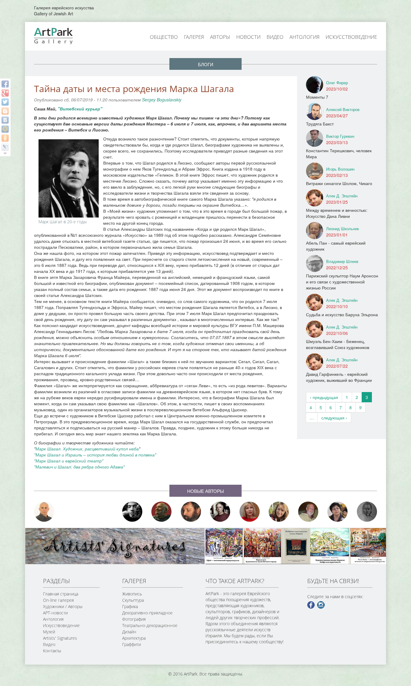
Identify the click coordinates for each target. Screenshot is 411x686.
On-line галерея (58, 600)
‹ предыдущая (324, 397)
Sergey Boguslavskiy (161, 100)
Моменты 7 (317, 97)
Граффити (131, 644)
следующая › (334, 418)
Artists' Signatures (60, 638)
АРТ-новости (55, 613)
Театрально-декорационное (150, 625)
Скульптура (133, 600)
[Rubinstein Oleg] (44, 512)
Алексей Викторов (343, 109)
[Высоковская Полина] (337, 512)
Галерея (194, 36)
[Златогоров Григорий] (132, 512)
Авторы (220, 36)
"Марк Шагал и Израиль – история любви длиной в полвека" (95, 455)
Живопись (132, 594)
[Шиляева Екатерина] (279, 512)
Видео (275, 36)
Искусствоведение (351, 36)
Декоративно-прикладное (147, 613)
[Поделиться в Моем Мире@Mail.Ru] (5, 129)
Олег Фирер (337, 82)
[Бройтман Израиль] (220, 512)
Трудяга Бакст (320, 124)
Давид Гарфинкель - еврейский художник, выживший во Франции (339, 377)
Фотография (134, 619)
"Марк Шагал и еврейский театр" (68, 461)
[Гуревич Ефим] (161, 512)
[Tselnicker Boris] (191, 512)
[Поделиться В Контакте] (5, 120)
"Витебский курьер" (80, 109)
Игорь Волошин (340, 169)
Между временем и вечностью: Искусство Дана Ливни (336, 213)
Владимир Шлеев (342, 261)
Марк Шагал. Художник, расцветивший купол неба (87, 449)
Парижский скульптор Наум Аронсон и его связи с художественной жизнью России (342, 282)
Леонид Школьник (342, 228)
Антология (304, 36)
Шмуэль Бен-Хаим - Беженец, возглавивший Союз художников (337, 344)
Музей (49, 632)
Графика (130, 606)
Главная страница (60, 594)
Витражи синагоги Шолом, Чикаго (339, 183)
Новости (248, 36)
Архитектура (134, 638)
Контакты (52, 651)
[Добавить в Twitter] (5, 102)
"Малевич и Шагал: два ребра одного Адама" (79, 467)
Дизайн (129, 632)
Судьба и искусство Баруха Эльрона (342, 314)
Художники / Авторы (62, 606)
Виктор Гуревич (340, 136)
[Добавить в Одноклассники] (5, 138)
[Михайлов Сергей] (308, 512)
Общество (164, 36)
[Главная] (60, 35)
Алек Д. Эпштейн (341, 196)
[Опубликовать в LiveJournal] (5, 147)
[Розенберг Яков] (367, 512)
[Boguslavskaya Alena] (249, 512)
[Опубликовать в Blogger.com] (5, 111)
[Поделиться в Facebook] (5, 84)
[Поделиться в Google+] (5, 93)
